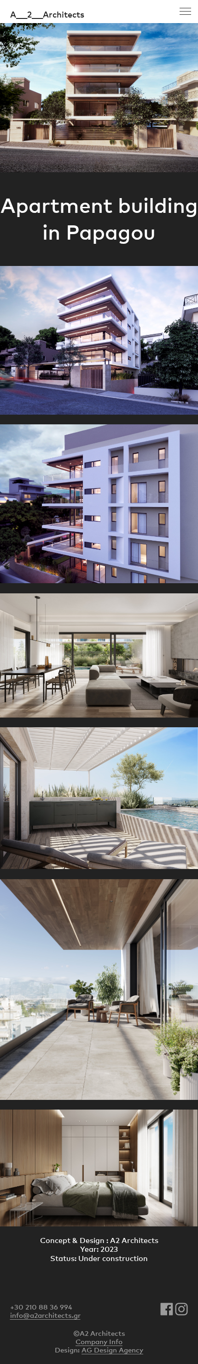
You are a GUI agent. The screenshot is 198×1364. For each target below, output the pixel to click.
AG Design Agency (112, 1350)
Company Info (99, 1341)
